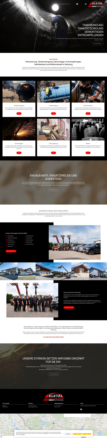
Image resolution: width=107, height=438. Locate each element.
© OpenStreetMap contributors (102, 435)
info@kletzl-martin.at (58, 4)
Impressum (82, 405)
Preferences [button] (23, 434)
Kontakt (90, 405)
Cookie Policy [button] (46, 433)
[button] (83, 4)
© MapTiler (95, 435)
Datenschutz (87, 405)
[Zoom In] (1, 415)
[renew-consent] (1, 437)
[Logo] (95, 4)
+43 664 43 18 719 (66, 4)
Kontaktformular (79, 333)
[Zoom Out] (1, 416)
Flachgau (94, 405)
